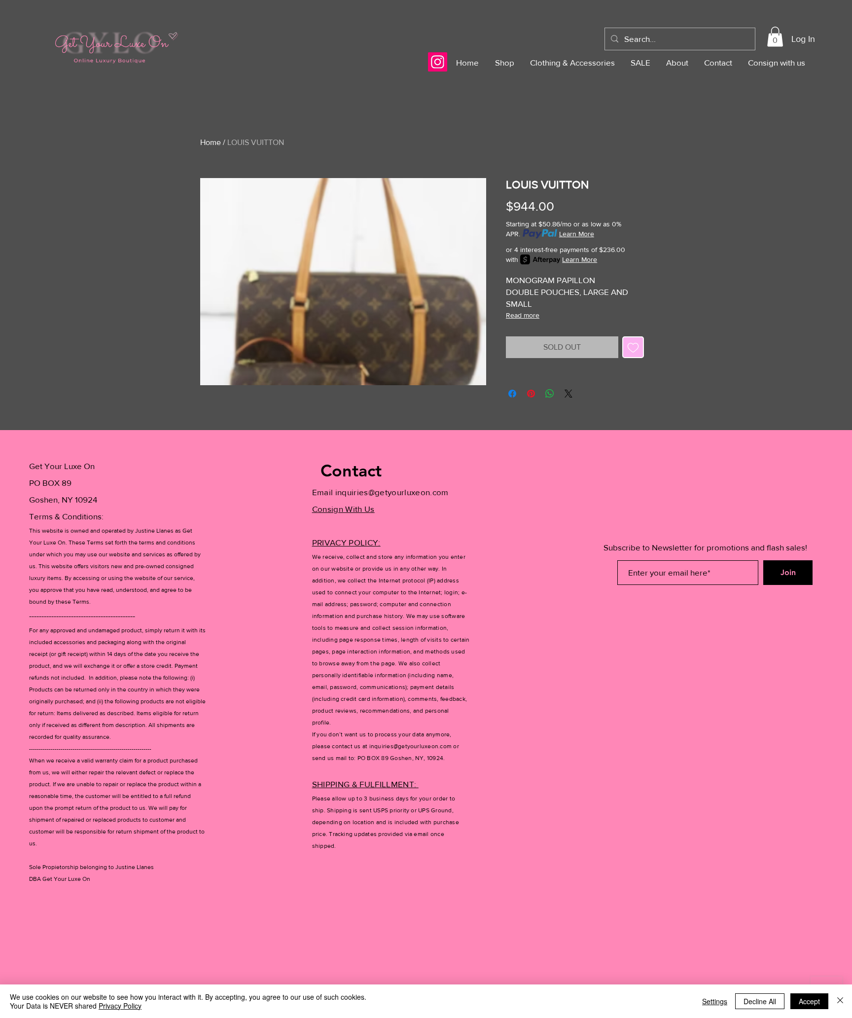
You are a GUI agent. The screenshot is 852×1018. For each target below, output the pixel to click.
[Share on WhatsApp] (550, 394)
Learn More (576, 234)
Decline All (760, 1001)
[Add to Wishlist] (633, 347)
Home (210, 142)
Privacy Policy (120, 1006)
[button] (775, 37)
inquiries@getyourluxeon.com (392, 492)
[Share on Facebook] (512, 394)
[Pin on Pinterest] (531, 394)
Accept (809, 1001)
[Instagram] (437, 62)
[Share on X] (568, 394)
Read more (522, 315)
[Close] (840, 1001)
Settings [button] (714, 1001)
